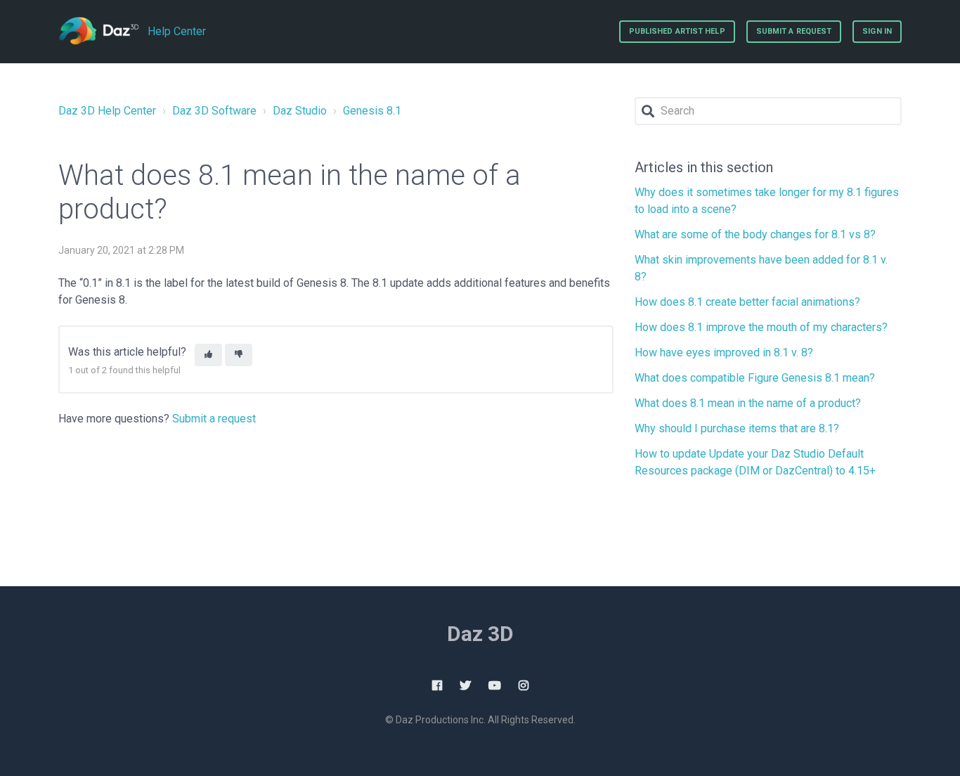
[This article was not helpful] (238, 355)
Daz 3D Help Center (107, 110)
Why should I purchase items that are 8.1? (737, 428)
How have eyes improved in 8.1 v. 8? (724, 352)
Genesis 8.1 (372, 110)
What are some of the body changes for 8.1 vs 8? (755, 234)
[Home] (98, 31)
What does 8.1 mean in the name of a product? (748, 403)
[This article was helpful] (208, 355)
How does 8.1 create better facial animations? (747, 302)
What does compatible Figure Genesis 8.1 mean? (755, 377)
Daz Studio (300, 110)
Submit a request (794, 31)
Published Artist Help (677, 31)
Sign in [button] (877, 31)
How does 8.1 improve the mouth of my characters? (761, 327)
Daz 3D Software (214, 110)
